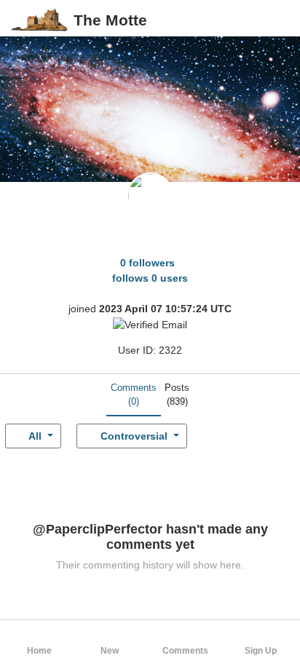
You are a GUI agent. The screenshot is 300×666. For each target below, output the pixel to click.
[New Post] (254, 20)
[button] (277, 20)
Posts (177, 395)
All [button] (35, 436)
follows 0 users (150, 278)
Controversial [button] (134, 436)
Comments (134, 395)
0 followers (147, 263)
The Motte (110, 20)
